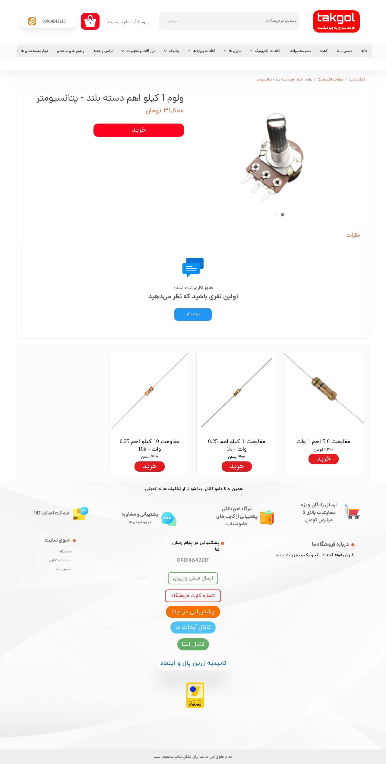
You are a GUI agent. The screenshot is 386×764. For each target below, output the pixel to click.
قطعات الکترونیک (267, 51)
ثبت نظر (193, 314)
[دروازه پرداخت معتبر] (195, 707)
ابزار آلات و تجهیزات (141, 51)
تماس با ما (344, 51)
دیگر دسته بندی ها (34, 51)
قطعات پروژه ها (204, 51)
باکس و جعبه (103, 51)
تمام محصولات (300, 51)
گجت (324, 51)
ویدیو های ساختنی (70, 51)
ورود (145, 22)
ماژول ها (235, 51)
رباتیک (174, 51)
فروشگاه (65, 552)
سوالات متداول (60, 560)
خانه (364, 51)
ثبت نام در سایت (122, 22)
